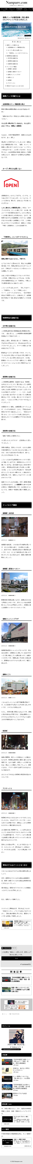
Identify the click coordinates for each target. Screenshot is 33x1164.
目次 (14, 41)
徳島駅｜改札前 (12, 69)
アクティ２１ (11, 83)
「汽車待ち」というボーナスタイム (18, 53)
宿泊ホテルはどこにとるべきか (15, 86)
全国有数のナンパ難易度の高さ (16, 47)
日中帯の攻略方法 (13, 58)
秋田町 (10, 80)
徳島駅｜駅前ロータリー (14, 71)
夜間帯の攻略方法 (13, 61)
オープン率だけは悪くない (15, 50)
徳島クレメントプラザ (14, 74)
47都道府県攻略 (7, 948)
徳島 (15, 948)
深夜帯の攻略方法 (13, 64)
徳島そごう (11, 77)
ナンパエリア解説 (12, 66)
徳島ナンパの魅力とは (13, 45)
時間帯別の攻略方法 (12, 56)
